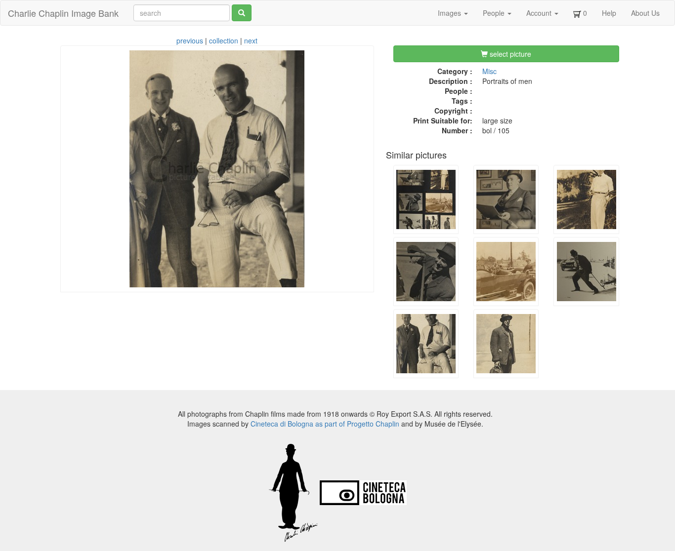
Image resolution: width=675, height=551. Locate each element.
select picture (509, 54)
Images (450, 13)
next (250, 40)
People (494, 13)
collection (223, 40)
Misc (489, 71)
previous (189, 40)
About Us (645, 13)
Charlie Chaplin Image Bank (63, 12)
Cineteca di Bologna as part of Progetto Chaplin (325, 424)
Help (609, 13)
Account (539, 13)
